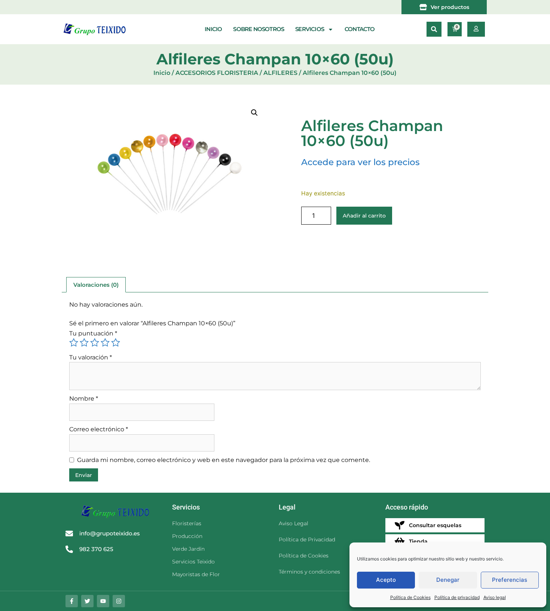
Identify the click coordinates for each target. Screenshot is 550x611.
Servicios (309, 29)
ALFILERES (280, 72)
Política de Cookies (410, 597)
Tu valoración (90, 357)
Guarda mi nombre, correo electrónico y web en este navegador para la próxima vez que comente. (223, 459)
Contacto (360, 29)
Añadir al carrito (364, 215)
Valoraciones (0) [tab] (96, 284)
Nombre (83, 398)
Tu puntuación (93, 333)
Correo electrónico (98, 429)
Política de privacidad (457, 597)
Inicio (213, 29)
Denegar (447, 579)
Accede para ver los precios (360, 162)
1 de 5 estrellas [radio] (73, 342)
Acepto (386, 579)
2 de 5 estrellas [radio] (84, 342)
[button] (434, 29)
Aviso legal (494, 597)
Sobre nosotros (258, 29)
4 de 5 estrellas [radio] (105, 342)
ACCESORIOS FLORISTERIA (216, 72)
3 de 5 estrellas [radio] (94, 342)
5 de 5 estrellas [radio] (115, 342)
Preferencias (509, 579)
